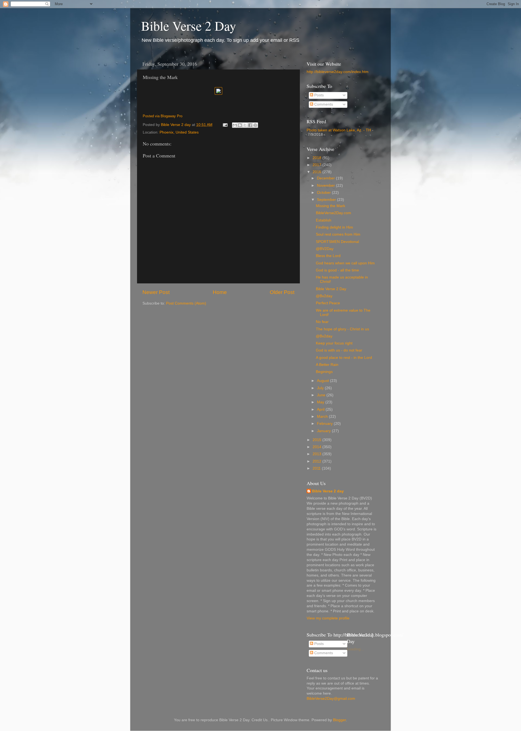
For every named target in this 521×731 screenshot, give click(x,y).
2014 (317, 447)
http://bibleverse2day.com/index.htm (337, 72)
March (323, 416)
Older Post (282, 292)
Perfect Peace (328, 303)
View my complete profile (328, 618)
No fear (322, 322)
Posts (318, 95)
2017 (317, 165)
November (326, 185)
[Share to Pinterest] (255, 125)
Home (220, 292)
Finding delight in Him (334, 227)
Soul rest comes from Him (338, 234)
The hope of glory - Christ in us (342, 329)
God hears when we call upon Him (345, 263)
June (321, 395)
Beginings (324, 372)
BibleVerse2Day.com (333, 213)
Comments (323, 104)
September (327, 200)
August (323, 381)
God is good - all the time (337, 270)
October (324, 193)
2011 (317, 468)
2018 (317, 158)
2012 (317, 461)
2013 (317, 454)
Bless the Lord (328, 256)
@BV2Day (324, 249)
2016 (317, 172)
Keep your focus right (334, 343)
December (326, 178)
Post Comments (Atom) (186, 303)
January (324, 431)
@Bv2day (324, 296)
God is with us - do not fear (339, 350)
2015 (317, 440)
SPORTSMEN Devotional (337, 242)
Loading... (355, 649)
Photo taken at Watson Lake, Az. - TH (339, 130)
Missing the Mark (330, 206)
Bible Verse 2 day (328, 491)
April (321, 409)
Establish (323, 220)
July (321, 388)
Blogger (339, 720)
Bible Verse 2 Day (188, 25)
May (321, 402)
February (325, 424)
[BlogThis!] (240, 125)
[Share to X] (245, 125)
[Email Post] (225, 125)
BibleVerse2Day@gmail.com (331, 699)
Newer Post (156, 292)
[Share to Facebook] (250, 125)
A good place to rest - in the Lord (344, 358)
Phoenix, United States (179, 132)
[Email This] (234, 125)
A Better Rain (327, 365)
